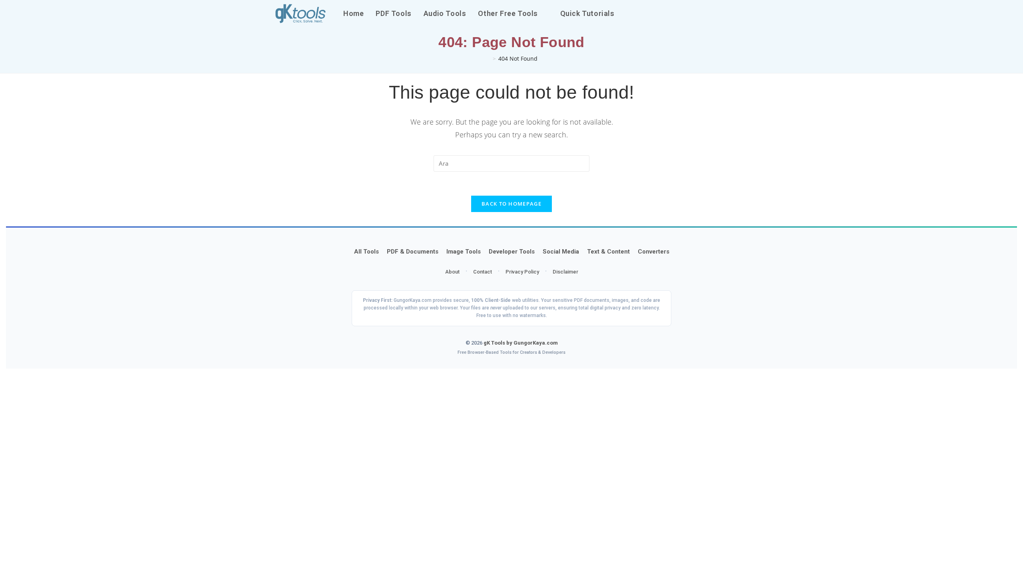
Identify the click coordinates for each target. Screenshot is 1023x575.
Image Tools (463, 251)
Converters (653, 251)
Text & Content (608, 251)
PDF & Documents (412, 251)
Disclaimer (565, 272)
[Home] (488, 58)
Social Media (561, 251)
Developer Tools (512, 251)
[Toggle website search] (629, 14)
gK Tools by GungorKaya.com (521, 343)
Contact (482, 272)
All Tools (366, 251)
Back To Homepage (511, 203)
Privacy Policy (522, 272)
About (452, 272)
